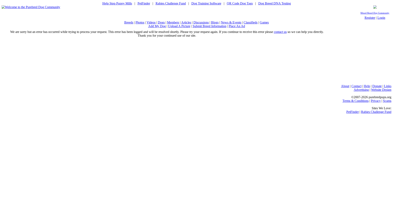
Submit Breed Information (209, 26)
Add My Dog (157, 26)
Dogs (161, 22)
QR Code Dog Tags (240, 3)
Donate (377, 86)
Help (367, 86)
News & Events (231, 22)
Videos (151, 22)
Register (370, 17)
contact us (280, 32)
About (345, 86)
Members (173, 22)
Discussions (201, 22)
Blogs (215, 22)
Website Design (381, 89)
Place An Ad (237, 26)
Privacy (376, 101)
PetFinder (144, 3)
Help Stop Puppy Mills (117, 3)
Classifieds (250, 22)
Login (381, 17)
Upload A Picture (179, 26)
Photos (140, 22)
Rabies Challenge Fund (171, 3)
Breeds (128, 22)
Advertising (361, 89)
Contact (356, 86)
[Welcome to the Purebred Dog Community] (31, 7)
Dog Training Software (206, 3)
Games (264, 22)
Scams (387, 101)
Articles (186, 22)
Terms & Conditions (355, 101)
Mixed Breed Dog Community (374, 13)
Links (387, 86)
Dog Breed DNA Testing (274, 3)
